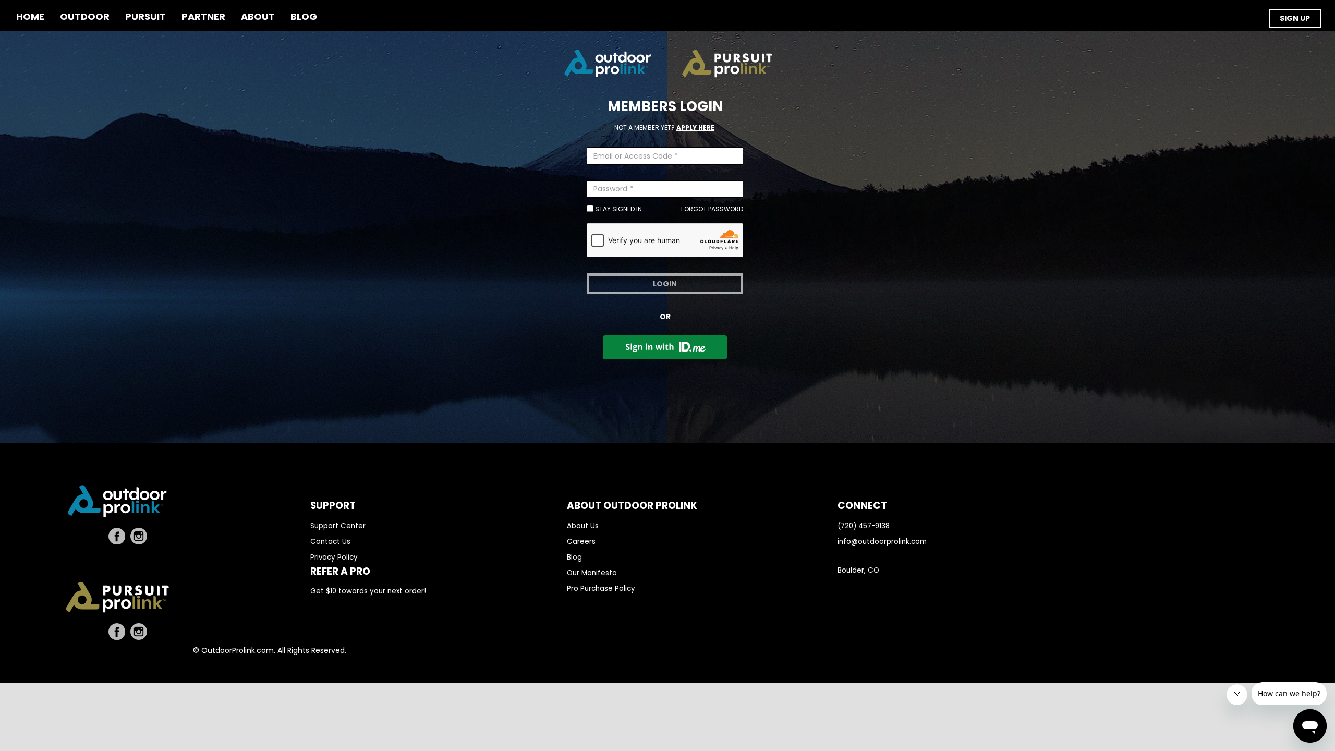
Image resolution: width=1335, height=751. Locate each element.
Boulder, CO (858, 570)
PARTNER (203, 17)
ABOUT (258, 17)
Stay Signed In (617, 208)
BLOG (303, 17)
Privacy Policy (334, 557)
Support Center (338, 526)
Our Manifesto (592, 573)
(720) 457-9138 (864, 526)
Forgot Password (712, 208)
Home (30, 17)
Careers (581, 542)
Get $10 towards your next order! (368, 591)
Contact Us (330, 542)
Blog (574, 557)
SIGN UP (1295, 18)
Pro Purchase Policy (601, 588)
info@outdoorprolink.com (882, 542)
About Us (583, 526)
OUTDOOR (85, 17)
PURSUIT (145, 17)
